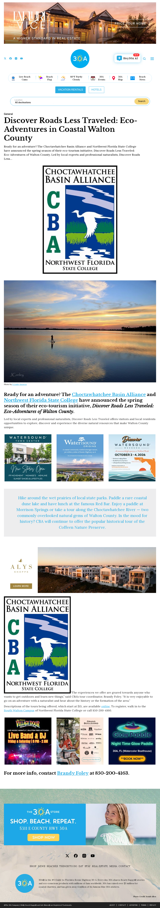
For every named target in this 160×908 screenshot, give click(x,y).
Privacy (153, 905)
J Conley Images (19, 384)
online (105, 706)
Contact (124, 866)
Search (141, 101)
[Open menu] (152, 59)
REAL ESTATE (100, 866)
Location (18, 100)
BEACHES (52, 866)
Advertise (133, 905)
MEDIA (113, 866)
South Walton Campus (19, 710)
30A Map (120, 78)
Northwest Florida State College (41, 400)
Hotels (96, 89)
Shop (33, 866)
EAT (81, 866)
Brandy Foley (73, 773)
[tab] (70, 89)
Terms (143, 905)
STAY (87, 866)
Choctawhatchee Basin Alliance (109, 394)
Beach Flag (49, 78)
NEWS (41, 866)
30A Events (101, 78)
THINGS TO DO (68, 866)
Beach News (142, 78)
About (112, 905)
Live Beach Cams (24, 78)
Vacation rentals (70, 89)
